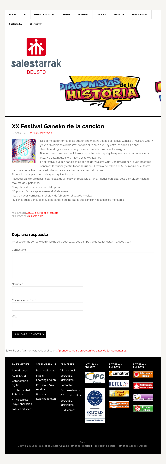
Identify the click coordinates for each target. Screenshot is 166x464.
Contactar (66, 385)
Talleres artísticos (22, 409)
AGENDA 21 (19, 375)
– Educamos (68, 410)
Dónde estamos (70, 390)
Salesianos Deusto (36, 55)
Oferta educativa (70, 395)
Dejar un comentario (41, 133)
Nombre (17, 284)
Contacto (64, 446)
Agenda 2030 (20, 370)
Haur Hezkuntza (45, 370)
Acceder (143, 446)
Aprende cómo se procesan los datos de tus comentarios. (92, 350)
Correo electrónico (24, 300)
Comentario (19, 249)
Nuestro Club (35, 216)
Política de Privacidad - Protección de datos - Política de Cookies (104, 446)
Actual (30, 213)
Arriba (83, 442)
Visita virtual (67, 370)
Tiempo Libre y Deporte (46, 213)
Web (15, 316)
